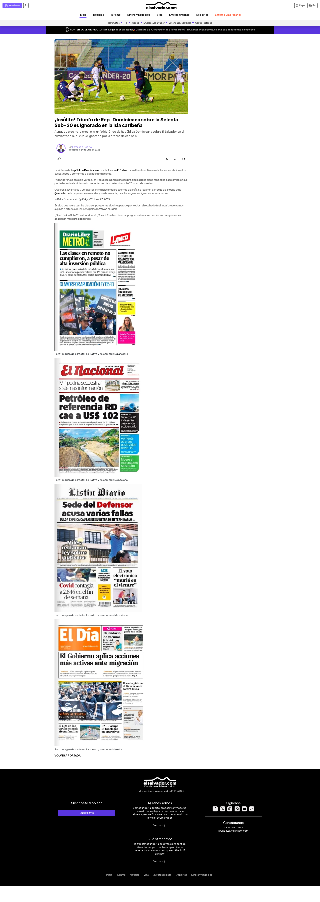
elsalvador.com (177, 29)
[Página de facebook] (215, 810)
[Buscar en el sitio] (25, 5)
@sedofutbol (62, 193)
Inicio (83, 14)
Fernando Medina (82, 146)
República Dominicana (85, 170)
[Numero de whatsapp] (237, 810)
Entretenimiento (179, 14)
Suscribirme (87, 812)
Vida (159, 14)
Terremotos (114, 22)
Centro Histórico (203, 22)
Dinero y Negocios (201, 874)
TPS (126, 22)
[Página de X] (222, 810)
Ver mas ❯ (159, 825)
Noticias (98, 14)
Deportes (202, 14)
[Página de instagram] (229, 810)
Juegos (135, 22)
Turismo (115, 14)
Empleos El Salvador (154, 22)
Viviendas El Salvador (180, 22)
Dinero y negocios (138, 14)
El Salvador (124, 170)
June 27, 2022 (102, 199)
